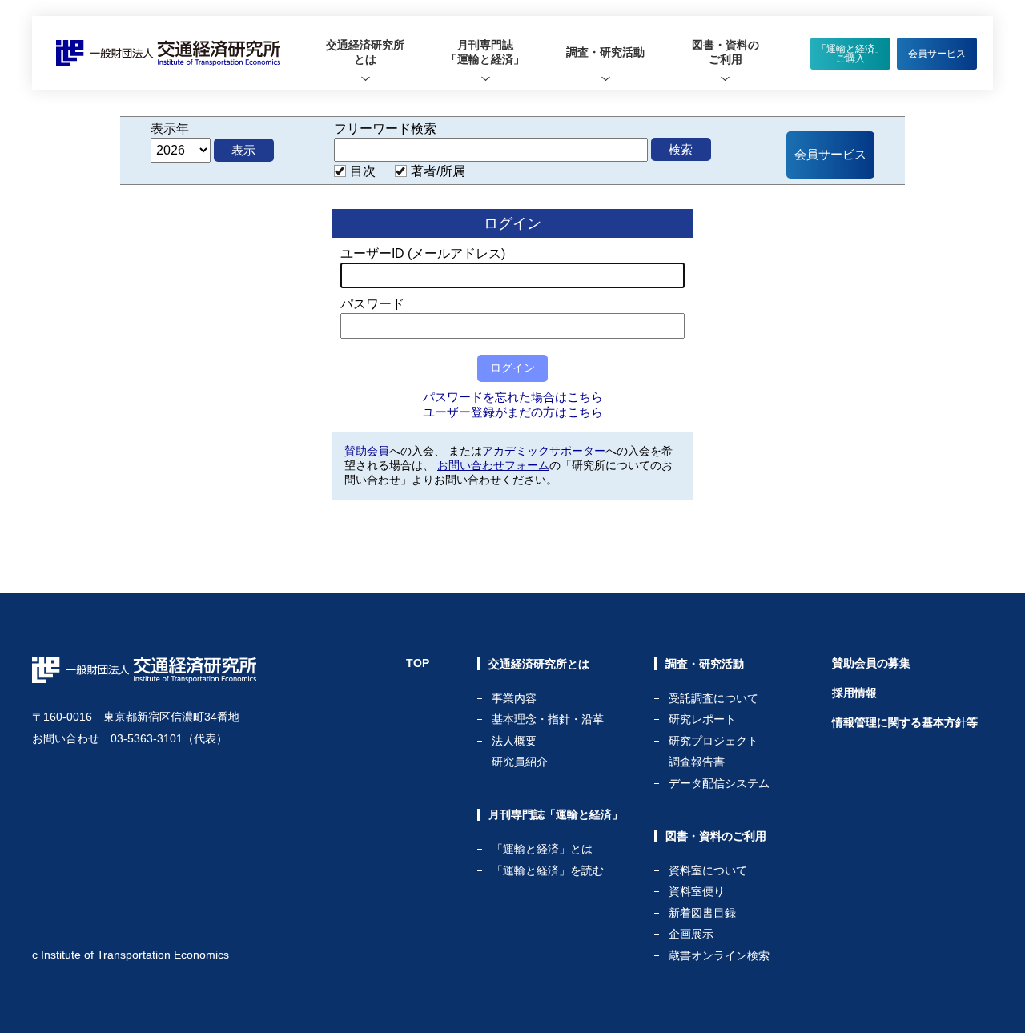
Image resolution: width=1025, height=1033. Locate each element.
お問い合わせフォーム (493, 465)
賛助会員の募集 (871, 663)
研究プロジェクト (713, 741)
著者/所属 (438, 171)
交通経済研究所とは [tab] (365, 52)
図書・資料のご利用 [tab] (725, 52)
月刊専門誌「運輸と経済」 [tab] (485, 52)
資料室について (708, 871)
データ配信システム (719, 783)
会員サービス (937, 53)
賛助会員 (366, 450)
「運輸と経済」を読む (548, 870)
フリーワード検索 (385, 128)
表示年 (170, 128)
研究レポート (702, 719)
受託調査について (713, 699)
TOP (417, 663)
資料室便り (697, 892)
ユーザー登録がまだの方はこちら (513, 412)
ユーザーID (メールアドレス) (422, 253)
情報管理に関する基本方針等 (905, 722)
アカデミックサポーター (543, 450)
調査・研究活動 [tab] (605, 52)
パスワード (372, 304)
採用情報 (854, 692)
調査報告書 (697, 762)
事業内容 (514, 699)
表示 (243, 150)
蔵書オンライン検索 (719, 955)
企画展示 (691, 934)
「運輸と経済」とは (542, 849)
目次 (363, 171)
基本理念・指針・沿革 (548, 719)
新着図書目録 (702, 913)
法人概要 (514, 741)
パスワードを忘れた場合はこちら (513, 397)
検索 (681, 149)
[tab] (365, 53)
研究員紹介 (520, 761)
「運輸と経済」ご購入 (850, 53)
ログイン (512, 367)
